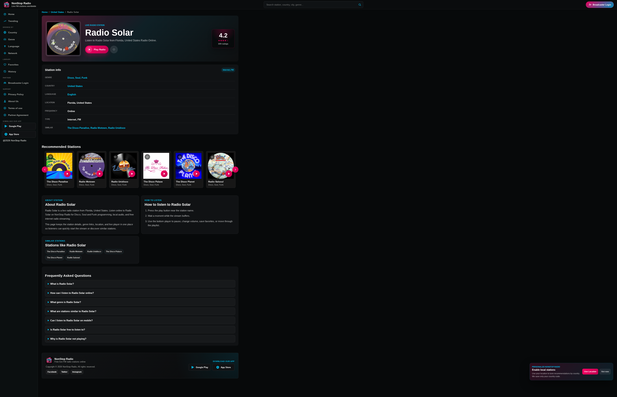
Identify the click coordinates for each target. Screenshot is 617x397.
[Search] (359, 4)
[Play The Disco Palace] (164, 173)
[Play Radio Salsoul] (228, 173)
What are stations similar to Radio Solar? (73, 311)
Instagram (77, 372)
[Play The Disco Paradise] (67, 173)
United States (57, 12)
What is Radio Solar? (62, 283)
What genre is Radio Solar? (65, 302)
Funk (84, 77)
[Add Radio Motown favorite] (82, 157)
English (71, 94)
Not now (605, 371)
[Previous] (45, 170)
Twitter (64, 372)
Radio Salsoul (216, 181)
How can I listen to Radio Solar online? (72, 293)
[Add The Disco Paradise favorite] (50, 157)
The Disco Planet (185, 181)
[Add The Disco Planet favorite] (179, 157)
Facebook (52, 372)
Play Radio (100, 49)
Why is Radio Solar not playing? (68, 338)
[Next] (235, 170)
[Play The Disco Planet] (196, 173)
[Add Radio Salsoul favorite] (212, 157)
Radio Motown (98, 127)
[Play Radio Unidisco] (132, 173)
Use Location (590, 371)
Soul (77, 77)
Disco (70, 77)
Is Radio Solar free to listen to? (67, 329)
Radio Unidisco (116, 127)
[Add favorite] (114, 49)
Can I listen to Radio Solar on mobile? (71, 320)
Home (45, 12)
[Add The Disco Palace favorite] (147, 157)
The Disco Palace (153, 181)
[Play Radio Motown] (99, 173)
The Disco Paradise (78, 127)
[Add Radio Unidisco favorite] (115, 157)
